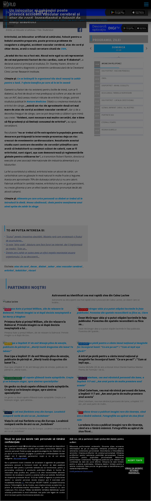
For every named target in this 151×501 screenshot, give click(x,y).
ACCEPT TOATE (135, 460)
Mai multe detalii (20, 458)
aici (23, 482)
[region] (75, 467)
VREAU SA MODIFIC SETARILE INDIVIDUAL (134, 470)
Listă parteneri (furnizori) (81, 471)
